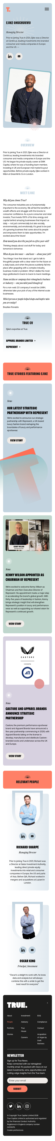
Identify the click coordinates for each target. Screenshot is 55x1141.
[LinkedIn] (10, 56)
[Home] (8, 9)
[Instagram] (27, 1106)
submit (17, 1089)
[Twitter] (10, 1106)
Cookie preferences (15, 1130)
